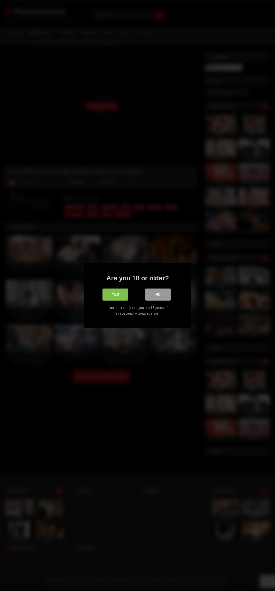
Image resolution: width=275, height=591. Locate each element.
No (157, 294)
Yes (115, 294)
